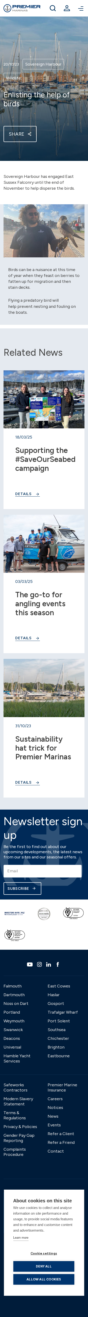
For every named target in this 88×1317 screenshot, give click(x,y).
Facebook (58, 964)
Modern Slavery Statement (18, 1101)
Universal (12, 1047)
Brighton (56, 1047)
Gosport (56, 1003)
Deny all (44, 1266)
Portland (12, 1012)
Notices (55, 1107)
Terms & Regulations (15, 1115)
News (53, 1116)
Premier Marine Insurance (62, 1087)
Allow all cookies (44, 1279)
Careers (55, 1098)
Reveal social (29, 134)
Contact (56, 1151)
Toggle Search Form (52, 8)
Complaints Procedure (15, 1152)
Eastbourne (59, 1055)
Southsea (56, 1029)
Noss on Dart (16, 1003)
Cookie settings (44, 1253)
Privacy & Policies (20, 1126)
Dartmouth (14, 994)
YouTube (30, 964)
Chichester (58, 1038)
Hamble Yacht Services (17, 1058)
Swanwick (13, 1029)
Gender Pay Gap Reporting (19, 1138)
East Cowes (59, 986)
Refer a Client (61, 1133)
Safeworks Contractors (15, 1087)
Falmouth (13, 986)
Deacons (12, 1038)
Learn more (20, 1237)
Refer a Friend (61, 1142)
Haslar (54, 994)
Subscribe (18, 888)
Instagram (40, 964)
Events (54, 1125)
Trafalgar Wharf (63, 1012)
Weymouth (14, 1021)
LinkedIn (49, 964)
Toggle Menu (81, 8)
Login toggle (66, 8)
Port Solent (59, 1021)
